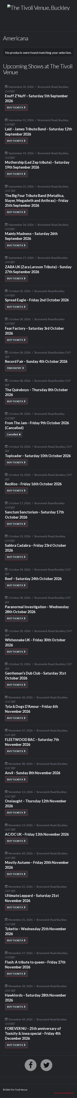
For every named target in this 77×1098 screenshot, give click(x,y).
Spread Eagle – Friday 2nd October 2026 (37, 300)
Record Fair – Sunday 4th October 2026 (36, 361)
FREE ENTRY (14, 368)
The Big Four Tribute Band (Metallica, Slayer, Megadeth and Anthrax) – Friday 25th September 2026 (37, 200)
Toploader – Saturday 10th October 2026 (38, 456)
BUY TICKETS (15, 107)
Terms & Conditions (64, 1093)
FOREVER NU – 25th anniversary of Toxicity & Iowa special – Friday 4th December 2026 (33, 1033)
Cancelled (12, 434)
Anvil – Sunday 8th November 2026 (32, 773)
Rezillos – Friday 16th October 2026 (33, 484)
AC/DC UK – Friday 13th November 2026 (37, 834)
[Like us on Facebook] (31, 1065)
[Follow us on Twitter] (46, 1065)
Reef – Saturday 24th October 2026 (33, 578)
